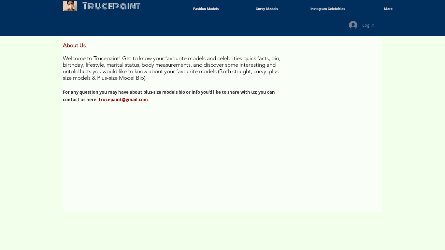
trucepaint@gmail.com (123, 100)
